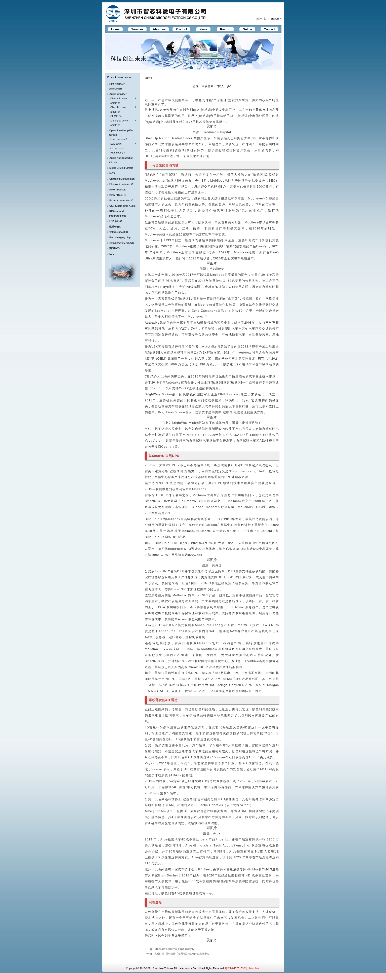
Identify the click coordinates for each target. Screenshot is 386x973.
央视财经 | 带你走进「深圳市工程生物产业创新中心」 (183, 953)
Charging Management (122, 178)
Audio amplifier (118, 94)
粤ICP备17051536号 (236, 968)
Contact (269, 29)
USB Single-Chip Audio (122, 206)
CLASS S (115, 116)
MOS (112, 173)
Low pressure (117, 139)
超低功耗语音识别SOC (121, 243)
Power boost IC (118, 189)
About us (159, 29)
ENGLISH (276, 18)
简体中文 (261, 18)
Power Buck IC (117, 195)
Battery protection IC (121, 200)
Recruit (225, 29)
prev (116, 51)
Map (251, 968)
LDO (111, 253)
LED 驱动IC (115, 221)
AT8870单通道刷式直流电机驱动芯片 (174, 949)
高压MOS (114, 248)
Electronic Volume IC (121, 184)
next (270, 51)
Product (181, 29)
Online (247, 29)
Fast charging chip (119, 237)
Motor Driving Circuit (121, 168)
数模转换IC (115, 226)
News (203, 29)
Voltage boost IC (118, 232)
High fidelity (116, 152)
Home (115, 29)
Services (137, 29)
